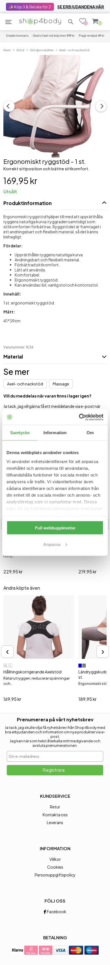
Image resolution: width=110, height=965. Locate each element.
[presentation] (7, 651)
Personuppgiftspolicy (55, 874)
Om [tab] (90, 432)
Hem (7, 50)
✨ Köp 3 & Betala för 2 (30, 6)
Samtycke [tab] (20, 432)
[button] (70, 21)
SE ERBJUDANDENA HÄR (80, 6)
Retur (55, 806)
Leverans (55, 822)
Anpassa (51, 544)
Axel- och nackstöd (74, 50)
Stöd (20, 50)
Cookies (55, 866)
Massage (61, 383)
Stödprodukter (42, 50)
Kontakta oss (55, 814)
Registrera (54, 770)
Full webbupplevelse (55, 527)
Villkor (55, 859)
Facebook (56, 911)
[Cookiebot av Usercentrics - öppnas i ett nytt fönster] (79, 417)
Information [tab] (55, 432)
